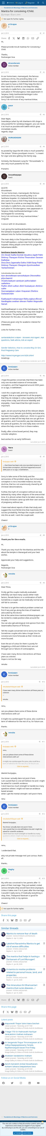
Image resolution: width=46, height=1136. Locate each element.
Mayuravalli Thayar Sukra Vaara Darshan (22, 1023)
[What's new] (38, 2)
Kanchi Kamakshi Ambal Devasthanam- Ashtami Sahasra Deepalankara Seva (21, 1065)
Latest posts (7, 1019)
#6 (44, 376)
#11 (43, 742)
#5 (44, 184)
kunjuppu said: (8, 461)
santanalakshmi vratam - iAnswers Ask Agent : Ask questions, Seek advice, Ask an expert (22, 338)
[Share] (40, 33)
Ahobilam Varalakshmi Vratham (18, 1055)
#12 (43, 814)
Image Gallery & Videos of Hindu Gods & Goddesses (24, 1028)
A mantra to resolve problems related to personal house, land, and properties (24, 972)
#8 (44, 535)
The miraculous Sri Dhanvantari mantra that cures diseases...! (21, 986)
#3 (44, 114)
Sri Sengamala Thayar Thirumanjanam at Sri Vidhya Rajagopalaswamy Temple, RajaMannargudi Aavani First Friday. (23, 1045)
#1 (44, 33)
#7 (44, 457)
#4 (44, 146)
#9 (44, 583)
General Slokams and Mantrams (24, 936)
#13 (43, 878)
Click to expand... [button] (23, 766)
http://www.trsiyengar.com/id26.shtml (17, 355)
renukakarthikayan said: (11, 687)
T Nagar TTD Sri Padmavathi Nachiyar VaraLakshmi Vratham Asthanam (21, 1032)
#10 (43, 682)
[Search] (43, 2)
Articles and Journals (20, 949)
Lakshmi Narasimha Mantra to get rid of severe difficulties (23, 945)
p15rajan (6, 14)
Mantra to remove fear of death (21, 933)
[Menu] (3, 2)
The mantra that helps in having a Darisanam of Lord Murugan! (22, 958)
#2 (44, 72)
